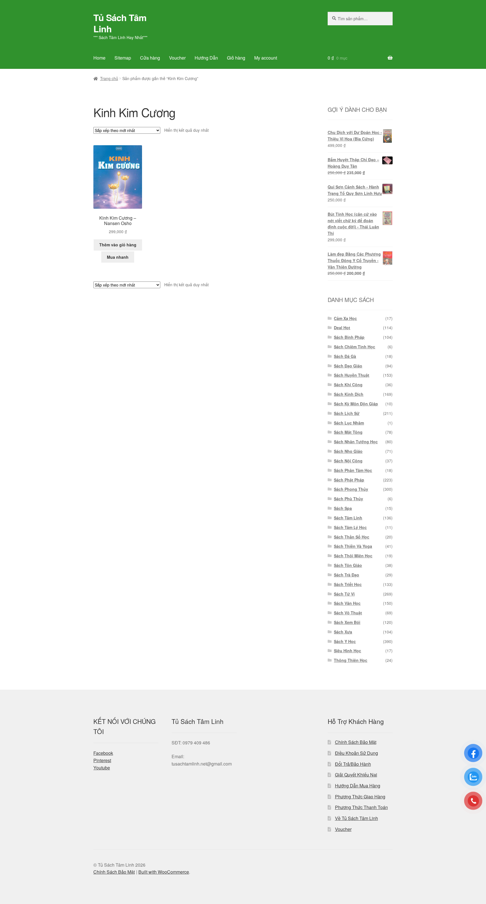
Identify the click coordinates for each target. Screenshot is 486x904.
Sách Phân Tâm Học (353, 470)
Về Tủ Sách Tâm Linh (356, 818)
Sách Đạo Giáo (348, 366)
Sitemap (122, 57)
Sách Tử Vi (344, 594)
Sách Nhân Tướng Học (356, 441)
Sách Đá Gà (345, 356)
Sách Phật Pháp (349, 480)
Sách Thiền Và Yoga (353, 546)
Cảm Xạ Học (345, 318)
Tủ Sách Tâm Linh (119, 23)
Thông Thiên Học (350, 660)
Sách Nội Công (348, 461)
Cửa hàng (150, 57)
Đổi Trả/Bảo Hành (353, 764)
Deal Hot (342, 327)
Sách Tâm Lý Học (350, 527)
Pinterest (102, 760)
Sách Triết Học (348, 584)
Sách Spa (343, 508)
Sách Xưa (343, 632)
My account (265, 57)
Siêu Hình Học (347, 650)
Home (99, 57)
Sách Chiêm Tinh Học (354, 346)
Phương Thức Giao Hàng (360, 796)
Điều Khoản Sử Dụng (356, 753)
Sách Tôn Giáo (348, 565)
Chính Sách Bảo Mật (355, 742)
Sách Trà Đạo (346, 575)
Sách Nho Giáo (348, 451)
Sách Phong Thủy (351, 489)
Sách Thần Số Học (351, 537)
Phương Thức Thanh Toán (361, 807)
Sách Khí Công (348, 384)
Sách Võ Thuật (348, 612)
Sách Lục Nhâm (349, 423)
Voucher (177, 57)
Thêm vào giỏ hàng (117, 244)
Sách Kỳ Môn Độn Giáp (356, 403)
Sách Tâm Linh (348, 518)
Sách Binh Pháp (349, 337)
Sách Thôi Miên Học (353, 555)
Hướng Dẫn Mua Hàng (357, 785)
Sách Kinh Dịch (348, 394)
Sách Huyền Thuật (351, 375)
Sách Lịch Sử (346, 413)
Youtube (101, 767)
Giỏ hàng (236, 57)
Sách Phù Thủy (348, 498)
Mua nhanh (118, 257)
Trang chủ (109, 78)
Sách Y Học (345, 641)
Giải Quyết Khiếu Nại (356, 774)
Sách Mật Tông (348, 432)
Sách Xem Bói (347, 622)
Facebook (103, 753)
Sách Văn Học (347, 603)
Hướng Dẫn (206, 57)
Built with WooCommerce (163, 872)
